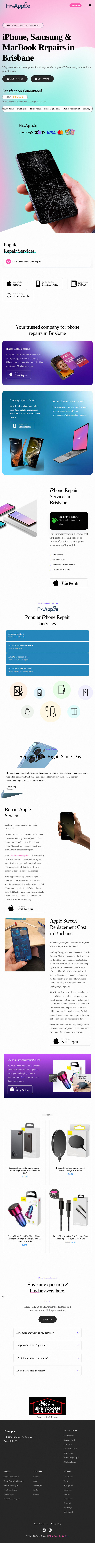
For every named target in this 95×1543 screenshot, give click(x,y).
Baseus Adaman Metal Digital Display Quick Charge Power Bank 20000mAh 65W (24, 1170)
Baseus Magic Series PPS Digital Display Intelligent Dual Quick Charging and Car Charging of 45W (24, 1238)
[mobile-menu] (88, 5)
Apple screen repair (19, 855)
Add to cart (24, 1161)
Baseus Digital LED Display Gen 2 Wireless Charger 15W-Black (70, 1169)
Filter (48, 1115)
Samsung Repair (79, 109)
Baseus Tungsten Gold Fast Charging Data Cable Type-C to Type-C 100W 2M (70, 1237)
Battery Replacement (62, 109)
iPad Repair (12, 109)
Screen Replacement (42, 109)
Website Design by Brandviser (58, 1536)
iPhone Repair (25, 109)
